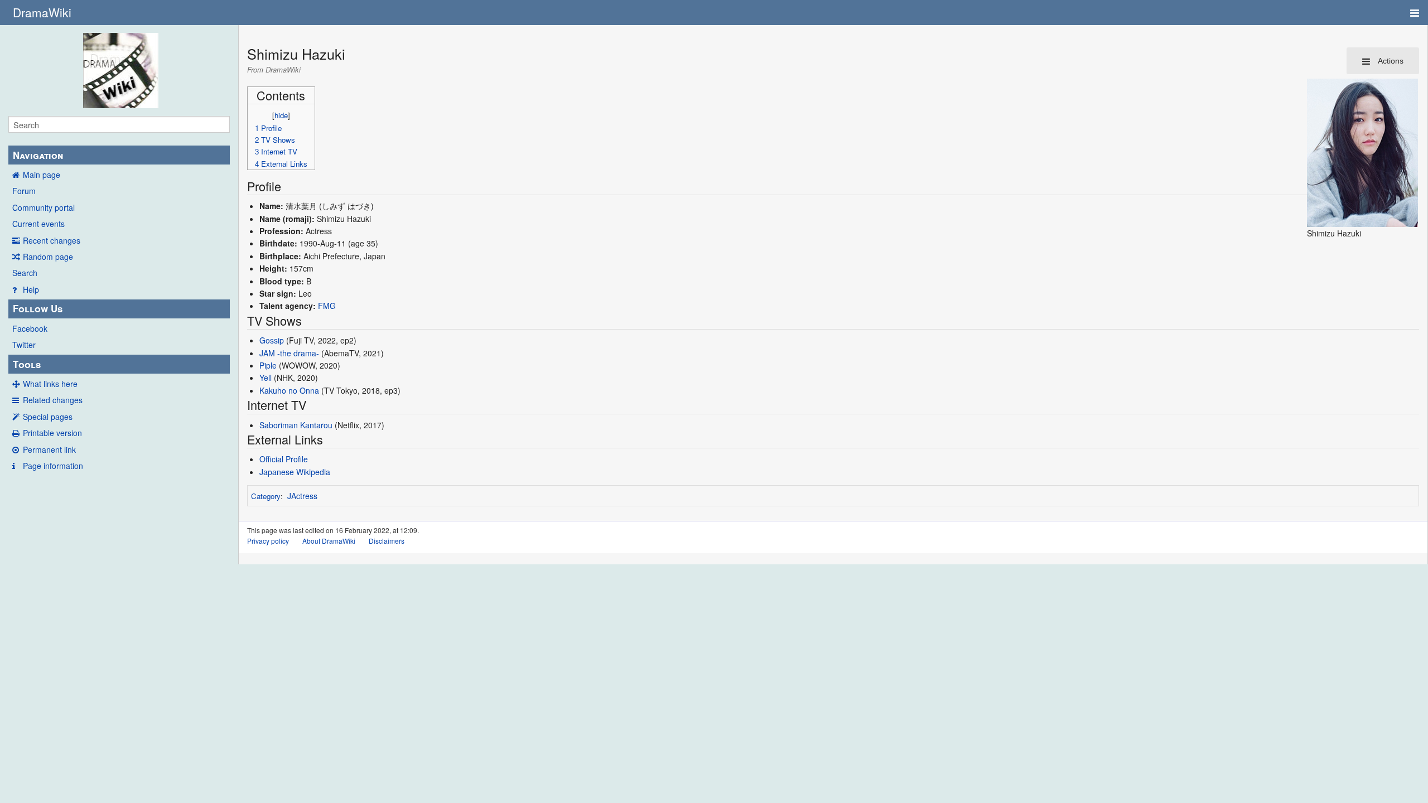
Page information (53, 465)
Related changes (53, 399)
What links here (50, 383)
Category (266, 496)
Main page (41, 174)
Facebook (29, 328)
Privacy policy (268, 540)
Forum (24, 190)
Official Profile (283, 459)
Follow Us (37, 308)
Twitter (24, 344)
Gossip (271, 340)
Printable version (52, 432)
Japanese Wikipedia (294, 471)
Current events (38, 223)
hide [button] (281, 115)
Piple (268, 365)
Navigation (38, 155)
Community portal (43, 207)
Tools (27, 364)
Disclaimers (386, 540)
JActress (302, 495)
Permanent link (49, 449)
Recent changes (51, 240)
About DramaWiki (328, 540)
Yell (265, 377)
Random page (48, 256)
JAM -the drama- (289, 353)
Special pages (48, 416)
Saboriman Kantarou (295, 424)
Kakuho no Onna (289, 390)
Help (31, 289)
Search (24, 272)
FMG (327, 305)
